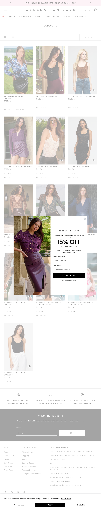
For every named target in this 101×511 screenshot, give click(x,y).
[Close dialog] (84, 218)
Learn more (66, 499)
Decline (80, 505)
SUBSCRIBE (69, 275)
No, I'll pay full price (69, 281)
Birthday (58, 265)
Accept (49, 505)
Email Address (59, 256)
